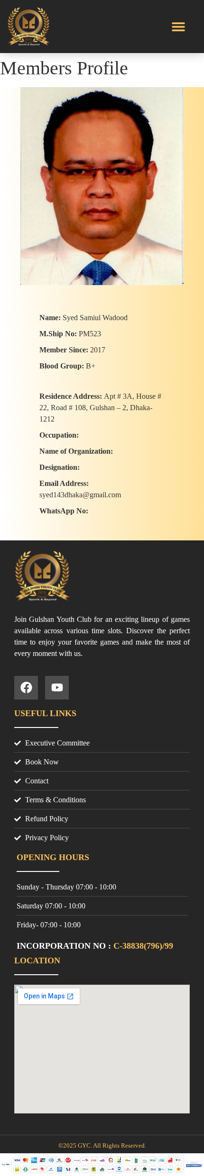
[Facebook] (26, 688)
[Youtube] (57, 688)
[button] (178, 26)
